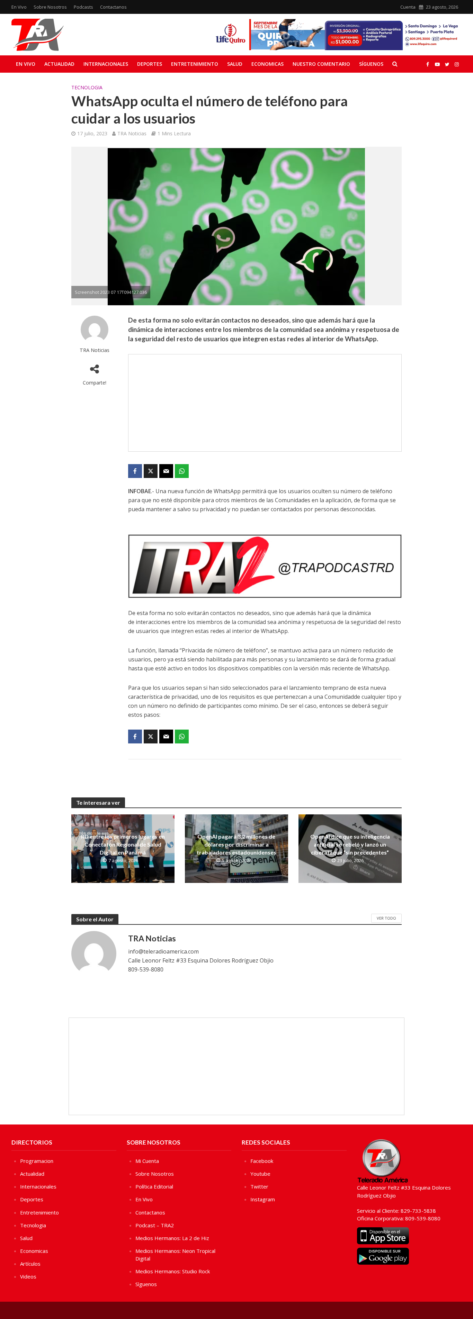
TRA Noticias (131, 133)
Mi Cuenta (147, 1160)
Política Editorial (154, 1186)
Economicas (267, 64)
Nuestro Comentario (321, 64)
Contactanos (113, 7)
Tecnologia (86, 87)
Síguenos (371, 64)
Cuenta (408, 7)
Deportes (149, 64)
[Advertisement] (264, 402)
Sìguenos (146, 1284)
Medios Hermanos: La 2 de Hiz (172, 1238)
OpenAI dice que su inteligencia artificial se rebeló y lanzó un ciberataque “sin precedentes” (350, 844)
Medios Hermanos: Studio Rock (172, 1271)
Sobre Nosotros (50, 7)
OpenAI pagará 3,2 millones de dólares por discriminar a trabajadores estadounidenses (236, 844)
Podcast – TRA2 (154, 1225)
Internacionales (105, 64)
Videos (28, 1276)
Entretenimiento (194, 64)
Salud (234, 64)
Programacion (36, 1160)
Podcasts (83, 7)
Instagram (262, 1199)
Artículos (30, 1263)
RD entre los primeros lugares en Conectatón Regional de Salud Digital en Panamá (123, 844)
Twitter (259, 1186)
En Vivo (19, 7)
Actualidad (59, 64)
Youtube (260, 1173)
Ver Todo (386, 918)
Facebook (261, 1160)
